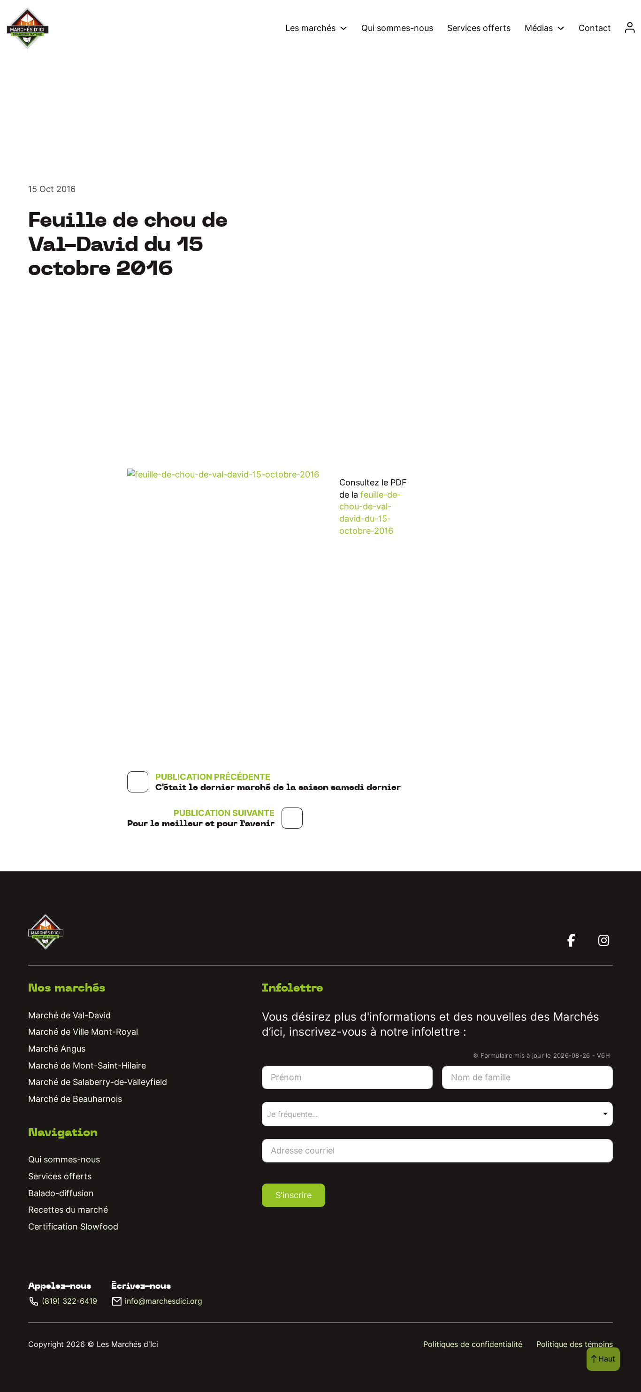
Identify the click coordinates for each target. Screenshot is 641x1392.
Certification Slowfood (73, 1226)
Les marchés (310, 28)
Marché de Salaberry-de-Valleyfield (97, 1082)
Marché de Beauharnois (75, 1099)
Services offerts (479, 28)
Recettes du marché (68, 1210)
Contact (595, 28)
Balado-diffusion (61, 1193)
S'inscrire (293, 1195)
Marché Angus (56, 1049)
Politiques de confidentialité (472, 1344)
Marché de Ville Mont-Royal (83, 1032)
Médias (539, 28)
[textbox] (304, 1114)
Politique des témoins (574, 1344)
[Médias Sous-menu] (561, 28)
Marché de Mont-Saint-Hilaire (87, 1065)
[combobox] (437, 1114)
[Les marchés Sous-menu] (343, 28)
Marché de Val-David (69, 1015)
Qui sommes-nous (397, 28)
